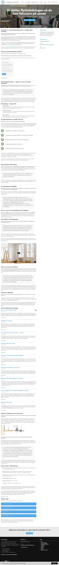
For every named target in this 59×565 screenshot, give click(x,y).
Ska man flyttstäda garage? (7, 507)
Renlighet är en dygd (6, 320)
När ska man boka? (5, 511)
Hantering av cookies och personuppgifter (9, 554)
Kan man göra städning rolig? (9, 310)
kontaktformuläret (8, 48)
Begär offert (29, 533)
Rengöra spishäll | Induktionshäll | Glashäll (12, 355)
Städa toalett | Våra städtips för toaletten (12, 378)
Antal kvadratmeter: (5, 62)
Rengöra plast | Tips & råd (8, 343)
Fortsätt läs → (4, 317)
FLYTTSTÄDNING (27, 2)
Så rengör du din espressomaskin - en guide (12, 332)
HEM (22, 2)
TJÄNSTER (41, 2)
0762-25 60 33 (24, 547)
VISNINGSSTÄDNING (34, 2)
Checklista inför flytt (6, 402)
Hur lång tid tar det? (5, 515)
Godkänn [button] (54, 563)
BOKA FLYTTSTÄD (54, 2)
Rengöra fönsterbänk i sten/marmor (10, 367)
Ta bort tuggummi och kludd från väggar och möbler (15, 390)
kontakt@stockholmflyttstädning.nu (47, 44)
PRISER (49, 2)
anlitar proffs (19, 238)
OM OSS (45, 2)
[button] (25, 563)
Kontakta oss (3, 496)
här (24, 53)
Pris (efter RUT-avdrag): (6, 68)
